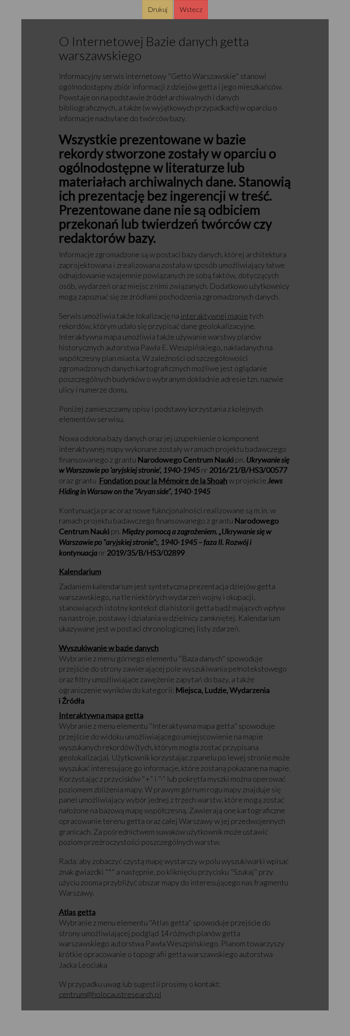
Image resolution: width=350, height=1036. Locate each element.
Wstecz (191, 9)
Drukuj (157, 9)
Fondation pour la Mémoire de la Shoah (163, 480)
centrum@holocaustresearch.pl (110, 994)
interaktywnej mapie (214, 315)
